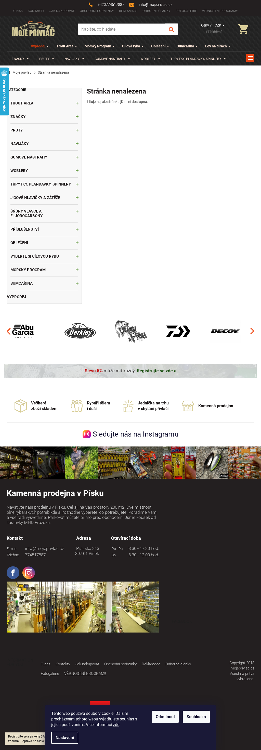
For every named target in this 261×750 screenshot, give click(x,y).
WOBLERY (19, 170)
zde (116, 724)
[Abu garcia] (23, 331)
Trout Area (65, 46)
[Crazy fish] (130, 331)
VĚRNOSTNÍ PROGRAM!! (220, 11)
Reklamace (128, 11)
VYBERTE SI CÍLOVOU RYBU (34, 256)
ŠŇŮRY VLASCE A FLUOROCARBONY (26, 213)
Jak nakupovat (62, 11)
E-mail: (12, 549)
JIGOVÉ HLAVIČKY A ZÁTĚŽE (35, 197)
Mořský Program (98, 46)
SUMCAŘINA (21, 283)
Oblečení (158, 46)
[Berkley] (80, 331)
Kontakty (36, 11)
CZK (218, 25)
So (113, 555)
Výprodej (38, 46)
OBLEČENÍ (19, 243)
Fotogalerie (186, 11)
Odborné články (156, 11)
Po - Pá (116, 549)
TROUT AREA (21, 103)
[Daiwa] (178, 331)
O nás (18, 11)
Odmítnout (165, 716)
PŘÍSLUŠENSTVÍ (24, 229)
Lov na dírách (216, 46)
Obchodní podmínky (97, 11)
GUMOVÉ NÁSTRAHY (28, 157)
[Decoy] (225, 331)
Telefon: (13, 555)
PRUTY (16, 130)
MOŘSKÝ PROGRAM (28, 270)
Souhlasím (196, 716)
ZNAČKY (17, 116)
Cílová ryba (131, 46)
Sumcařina (185, 46)
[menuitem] (20, 58)
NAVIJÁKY (19, 143)
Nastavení (65, 737)
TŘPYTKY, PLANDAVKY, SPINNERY (40, 184)
